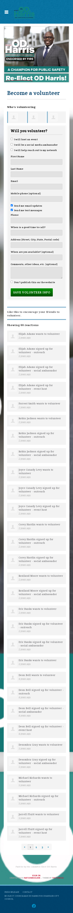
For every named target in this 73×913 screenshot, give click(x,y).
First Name (17, 156)
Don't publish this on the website (34, 282)
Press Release (12, 892)
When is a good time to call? (28, 227)
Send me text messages (28, 210)
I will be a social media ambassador (36, 144)
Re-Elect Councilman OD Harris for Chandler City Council (32, 897)
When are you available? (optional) (32, 251)
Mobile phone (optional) (26, 193)
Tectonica (57, 878)
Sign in (36, 875)
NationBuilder (32, 878)
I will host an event (26, 139)
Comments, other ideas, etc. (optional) (34, 264)
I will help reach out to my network (35, 150)
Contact (28, 892)
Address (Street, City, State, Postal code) (35, 239)
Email (14, 181)
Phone (15, 214)
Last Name (17, 168)
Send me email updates (28, 205)
